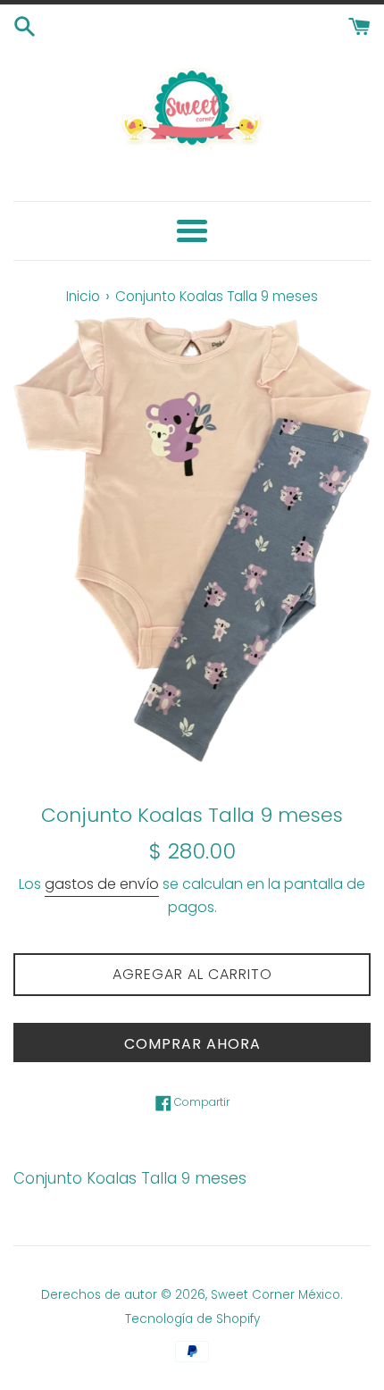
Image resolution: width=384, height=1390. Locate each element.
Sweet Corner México (275, 1294)
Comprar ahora (192, 1044)
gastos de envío (102, 884)
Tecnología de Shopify (192, 1318)
